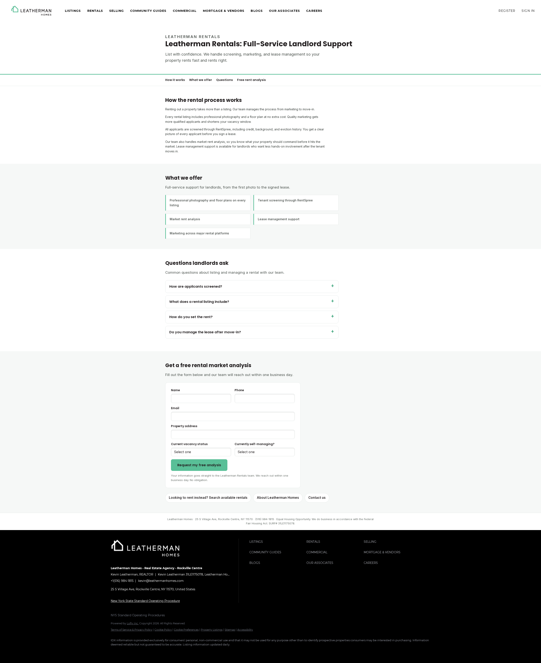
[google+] (202, 652)
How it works (175, 80)
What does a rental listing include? (199, 301)
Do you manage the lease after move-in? (205, 332)
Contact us (317, 498)
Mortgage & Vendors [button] (224, 11)
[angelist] (189, 652)
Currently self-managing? (255, 444)
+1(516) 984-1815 (122, 581)
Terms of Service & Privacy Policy (131, 629)
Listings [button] (73, 11)
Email (175, 408)
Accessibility (245, 629)
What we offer (200, 80)
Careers (314, 11)
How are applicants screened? (195, 286)
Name (175, 390)
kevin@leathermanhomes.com (161, 581)
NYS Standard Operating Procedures (138, 615)
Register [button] (507, 11)
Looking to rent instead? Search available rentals (208, 498)
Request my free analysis (199, 465)
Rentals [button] (95, 11)
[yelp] (140, 652)
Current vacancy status (189, 444)
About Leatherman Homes (278, 498)
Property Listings (212, 629)
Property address (184, 426)
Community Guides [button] (148, 11)
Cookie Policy (163, 629)
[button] (31, 10)
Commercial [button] (185, 11)
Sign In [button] (528, 11)
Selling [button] (116, 11)
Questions (224, 80)
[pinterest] (177, 652)
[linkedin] (128, 652)
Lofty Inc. (133, 623)
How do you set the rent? (191, 316)
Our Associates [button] (284, 11)
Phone (239, 390)
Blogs (257, 11)
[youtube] (165, 652)
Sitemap (230, 629)
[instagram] (153, 652)
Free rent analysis (251, 80)
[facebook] (116, 652)
